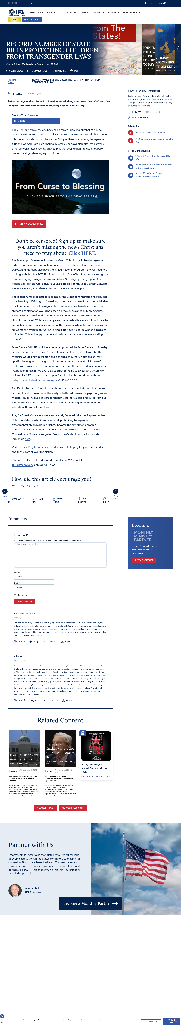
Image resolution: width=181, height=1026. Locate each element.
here (43, 393)
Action (49, 12)
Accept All (171, 1021)
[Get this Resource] (96, 746)
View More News (45, 808)
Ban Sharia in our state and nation (151, 133)
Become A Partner (144, 560)
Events (85, 12)
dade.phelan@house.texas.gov (39, 380)
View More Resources (72, 808)
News (32, 12)
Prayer (41, 12)
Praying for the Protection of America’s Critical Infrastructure (153, 166)
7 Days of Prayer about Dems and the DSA (153, 157)
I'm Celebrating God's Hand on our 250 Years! (154, 140)
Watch (61, 12)
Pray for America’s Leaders (43, 447)
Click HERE (82, 253)
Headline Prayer (12, 81)
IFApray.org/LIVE (22, 465)
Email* (17, 583)
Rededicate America (131, 12)
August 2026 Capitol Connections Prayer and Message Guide (151, 175)
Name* (17, 573)
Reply (36, 642)
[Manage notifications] (175, 1020)
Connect (97, 12)
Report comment (50, 642)
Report (68, 642)
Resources (71, 12)
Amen (20, 641)
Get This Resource (91, 776)
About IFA (112, 12)
